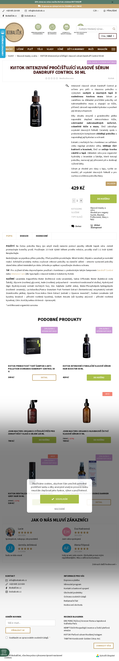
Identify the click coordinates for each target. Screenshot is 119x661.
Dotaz (78, 226)
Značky (8, 49)
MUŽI (91, 49)
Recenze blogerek (73, 616)
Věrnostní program (72, 584)
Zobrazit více (103, 645)
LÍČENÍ (20, 49)
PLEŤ (30, 49)
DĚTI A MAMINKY (75, 49)
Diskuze (24, 236)
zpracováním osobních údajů (35, 637)
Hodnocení (42, 236)
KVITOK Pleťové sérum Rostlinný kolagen (83, 634)
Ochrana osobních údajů (75, 596)
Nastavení (60, 508)
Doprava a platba (71, 580)
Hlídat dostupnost (96, 226)
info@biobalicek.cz (37, 10)
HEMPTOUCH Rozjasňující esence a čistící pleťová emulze (87, 629)
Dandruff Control (105, 270)
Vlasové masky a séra (98, 209)
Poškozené (95, 217)
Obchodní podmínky (73, 592)
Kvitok (111, 78)
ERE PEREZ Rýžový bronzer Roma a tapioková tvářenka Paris (85, 622)
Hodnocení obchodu (73, 605)
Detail (44, 377)
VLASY (50, 49)
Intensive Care (18, 274)
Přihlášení (112, 10)
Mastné (100, 215)
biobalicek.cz (30, 15)
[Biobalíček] (31, 32)
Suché (93, 215)
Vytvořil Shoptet (107, 655)
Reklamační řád (71, 601)
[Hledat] (114, 29)
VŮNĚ (60, 49)
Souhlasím (62, 499)
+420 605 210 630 (13, 10)
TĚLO (40, 49)
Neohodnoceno (67, 78)
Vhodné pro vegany (99, 212)
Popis (9, 236)
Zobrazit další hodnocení (103, 564)
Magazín (102, 49)
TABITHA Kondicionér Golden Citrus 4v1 (82, 638)
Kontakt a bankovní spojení (76, 588)
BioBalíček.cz (11, 15)
